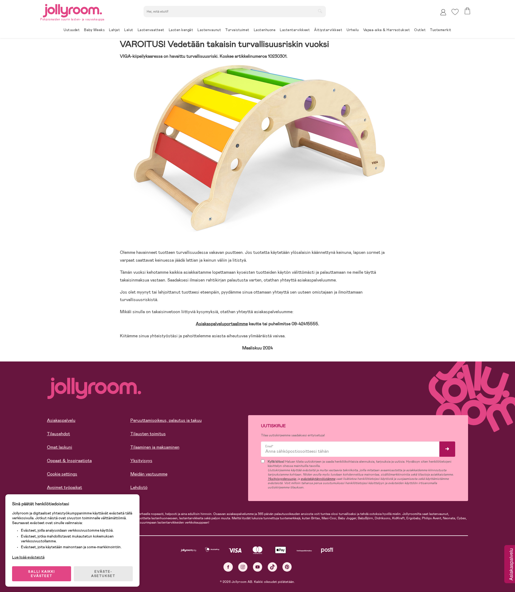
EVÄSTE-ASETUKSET (103, 573)
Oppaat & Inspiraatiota (69, 460)
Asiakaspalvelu (61, 420)
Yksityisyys (141, 460)
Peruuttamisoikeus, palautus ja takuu (166, 420)
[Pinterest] (287, 567)
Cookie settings (62, 474)
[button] (455, 12)
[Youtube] (257, 567)
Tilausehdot (58, 434)
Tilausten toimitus (148, 434)
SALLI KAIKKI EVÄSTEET (41, 573)
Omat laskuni (59, 447)
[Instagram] (243, 567)
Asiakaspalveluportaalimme (222, 324)
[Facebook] (228, 567)
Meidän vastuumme (148, 474)
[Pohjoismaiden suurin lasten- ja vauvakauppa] (72, 10)
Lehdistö (139, 487)
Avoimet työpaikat (64, 487)
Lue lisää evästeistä (28, 557)
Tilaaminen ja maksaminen (154, 447)
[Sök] (320, 11)
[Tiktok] (272, 567)
